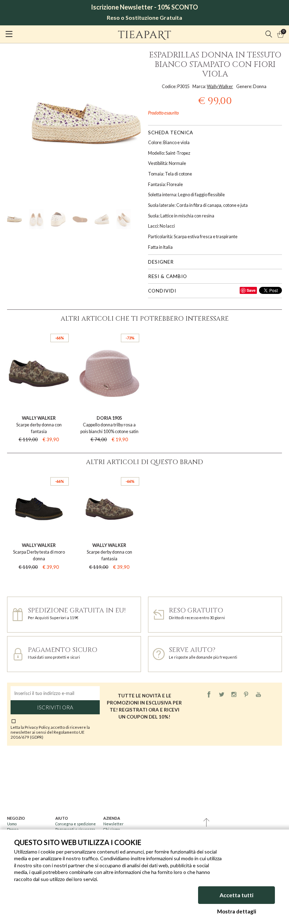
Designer (161, 262)
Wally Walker (220, 86)
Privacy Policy (37, 727)
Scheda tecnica (170, 132)
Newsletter (113, 823)
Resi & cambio (167, 276)
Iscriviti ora (55, 707)
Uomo (12, 823)
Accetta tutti (236, 895)
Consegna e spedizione (75, 823)
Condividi (162, 291)
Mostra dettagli (236, 911)
